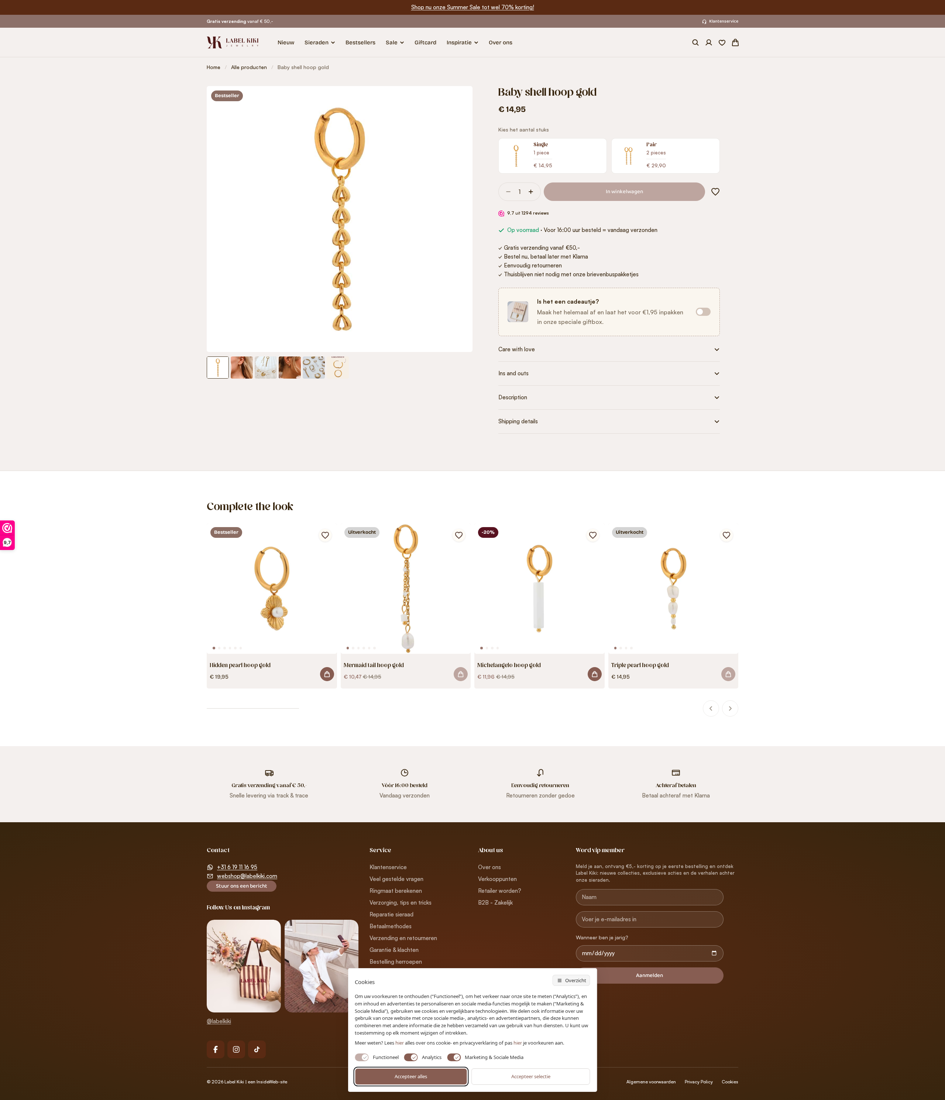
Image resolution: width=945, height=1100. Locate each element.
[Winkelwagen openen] (735, 42)
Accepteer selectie (530, 1076)
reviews (535, 213)
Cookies (730, 1081)
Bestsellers (360, 42)
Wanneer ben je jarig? (602, 937)
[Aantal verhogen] (533, 191)
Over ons (500, 42)
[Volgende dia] (730, 708)
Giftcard (425, 42)
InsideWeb (267, 1081)
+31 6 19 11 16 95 (237, 867)
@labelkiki (219, 1021)
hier (517, 1042)
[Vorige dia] (711, 708)
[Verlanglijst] (722, 42)
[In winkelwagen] (461, 674)
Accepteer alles (411, 1076)
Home (213, 67)
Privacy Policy (699, 1081)
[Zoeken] (695, 42)
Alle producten (249, 67)
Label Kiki (234, 1081)
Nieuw (286, 42)
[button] (714, 191)
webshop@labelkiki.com (247, 875)
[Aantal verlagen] (506, 191)
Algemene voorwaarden (651, 1081)
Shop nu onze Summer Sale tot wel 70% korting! (472, 7)
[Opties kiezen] (327, 674)
